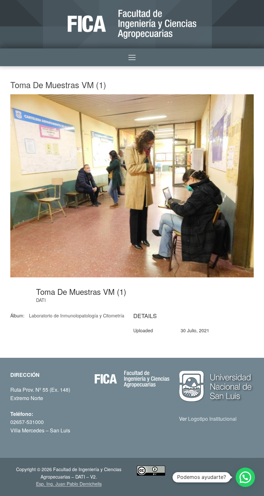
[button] (245, 477)
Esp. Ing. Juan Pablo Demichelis (69, 483)
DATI (41, 300)
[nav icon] (132, 57)
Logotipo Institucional (212, 418)
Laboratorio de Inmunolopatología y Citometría (76, 315)
